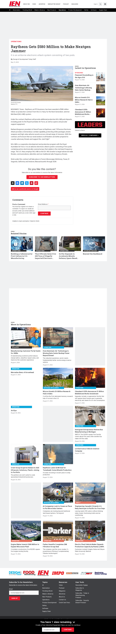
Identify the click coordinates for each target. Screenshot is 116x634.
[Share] (17, 183)
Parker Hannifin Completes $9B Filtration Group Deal (55, 545)
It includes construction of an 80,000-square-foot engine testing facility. (25, 550)
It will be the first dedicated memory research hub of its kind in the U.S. (58, 397)
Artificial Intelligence (51, 388)
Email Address (43, 204)
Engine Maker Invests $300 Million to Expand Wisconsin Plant (25, 545)
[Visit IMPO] (58, 573)
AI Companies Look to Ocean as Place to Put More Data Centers (57, 507)
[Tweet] (27, 183)
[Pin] (31, 183)
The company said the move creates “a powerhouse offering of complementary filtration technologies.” (56, 551)
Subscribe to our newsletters (42, 177)
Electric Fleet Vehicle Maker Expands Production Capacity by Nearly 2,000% (89, 545)
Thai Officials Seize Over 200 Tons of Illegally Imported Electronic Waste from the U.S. (45, 256)
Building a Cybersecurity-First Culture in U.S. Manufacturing (22, 256)
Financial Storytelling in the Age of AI (84, 76)
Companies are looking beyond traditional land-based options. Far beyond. (56, 512)
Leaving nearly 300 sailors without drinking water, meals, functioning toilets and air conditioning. (89, 513)
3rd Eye (14, 410)
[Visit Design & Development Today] (15, 573)
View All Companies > (90, 135)
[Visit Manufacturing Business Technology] (101, 573)
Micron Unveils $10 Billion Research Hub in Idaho (84, 99)
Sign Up (15, 598)
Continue (68, 629)
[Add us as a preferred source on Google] (36, 183)
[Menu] (105, 4)
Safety (78, 502)
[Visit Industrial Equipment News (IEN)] (43, 573)
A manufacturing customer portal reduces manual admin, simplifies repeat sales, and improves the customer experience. (25, 358)
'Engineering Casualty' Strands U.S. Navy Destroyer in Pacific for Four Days (90, 507)
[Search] (100, 4)
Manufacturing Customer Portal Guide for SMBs (25, 352)
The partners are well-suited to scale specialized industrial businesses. (23, 476)
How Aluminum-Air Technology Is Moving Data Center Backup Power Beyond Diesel (83, 87)
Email (11, 589)
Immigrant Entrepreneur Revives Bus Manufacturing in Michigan (89, 431)
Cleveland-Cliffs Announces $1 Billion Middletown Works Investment (83, 112)
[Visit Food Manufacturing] (29, 573)
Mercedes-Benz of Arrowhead (22, 372)
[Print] (12, 183)
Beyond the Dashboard (92, 254)
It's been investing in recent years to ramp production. (56, 474)
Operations (16, 41)
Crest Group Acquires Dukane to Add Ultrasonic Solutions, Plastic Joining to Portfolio (25, 470)
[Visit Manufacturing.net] (86, 573)
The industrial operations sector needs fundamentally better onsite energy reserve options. (57, 360)
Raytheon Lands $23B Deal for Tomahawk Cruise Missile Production (57, 469)
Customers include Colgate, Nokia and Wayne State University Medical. (90, 550)
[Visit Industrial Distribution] (72, 573)
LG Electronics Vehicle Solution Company (87, 450)
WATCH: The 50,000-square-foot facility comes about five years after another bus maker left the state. (88, 436)
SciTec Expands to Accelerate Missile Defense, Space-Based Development (68, 256)
